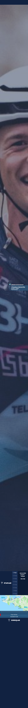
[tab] (14, 572)
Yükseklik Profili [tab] (14, 616)
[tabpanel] (14, 288)
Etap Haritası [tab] (14, 614)
